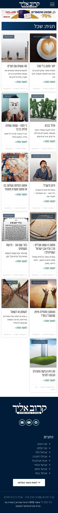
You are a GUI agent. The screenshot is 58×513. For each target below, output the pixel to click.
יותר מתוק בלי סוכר (46, 66)
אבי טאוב (42, 444)
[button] (52, 4)
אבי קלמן (42, 448)
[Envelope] (22, 422)
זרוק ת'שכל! (49, 185)
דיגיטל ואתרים (22, 502)
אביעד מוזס (41, 469)
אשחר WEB (34, 502)
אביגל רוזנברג (39, 456)
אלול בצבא (50, 125)
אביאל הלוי (41, 452)
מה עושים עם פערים (17, 66)
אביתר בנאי (41, 473)
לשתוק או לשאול (19, 312)
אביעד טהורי (40, 465)
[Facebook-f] (36, 422)
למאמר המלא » (49, 82)
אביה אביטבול (39, 461)
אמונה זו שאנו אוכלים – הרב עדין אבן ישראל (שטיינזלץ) (44, 248)
